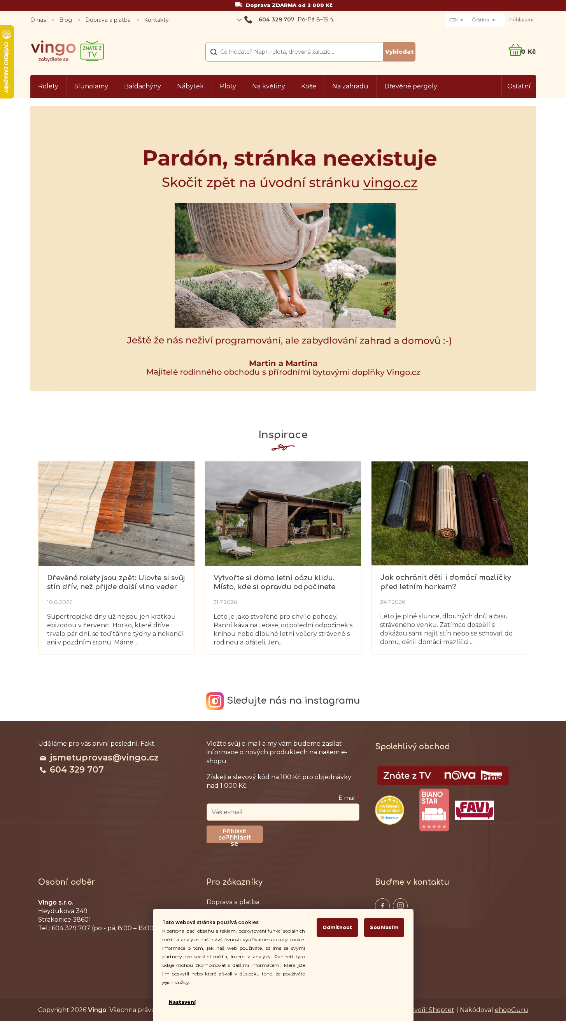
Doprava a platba (108, 19)
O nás (38, 19)
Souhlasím (384, 927)
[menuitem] (48, 86)
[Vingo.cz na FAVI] (474, 810)
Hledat (399, 52)
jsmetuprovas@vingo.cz (104, 757)
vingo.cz (382, 905)
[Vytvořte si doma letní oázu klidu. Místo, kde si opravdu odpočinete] (283, 513)
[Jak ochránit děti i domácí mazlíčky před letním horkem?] (449, 512)
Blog (65, 19)
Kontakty (156, 19)
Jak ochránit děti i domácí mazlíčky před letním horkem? (445, 582)
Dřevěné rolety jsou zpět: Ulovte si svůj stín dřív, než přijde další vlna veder (116, 582)
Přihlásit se (238, 838)
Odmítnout (337, 927)
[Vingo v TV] (443, 776)
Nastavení (182, 1002)
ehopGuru (511, 1010)
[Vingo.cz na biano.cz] (434, 810)
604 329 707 (77, 769)
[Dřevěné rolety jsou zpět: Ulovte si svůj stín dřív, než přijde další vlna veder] (117, 513)
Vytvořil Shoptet (429, 1010)
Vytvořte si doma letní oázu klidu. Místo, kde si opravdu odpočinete (274, 582)
